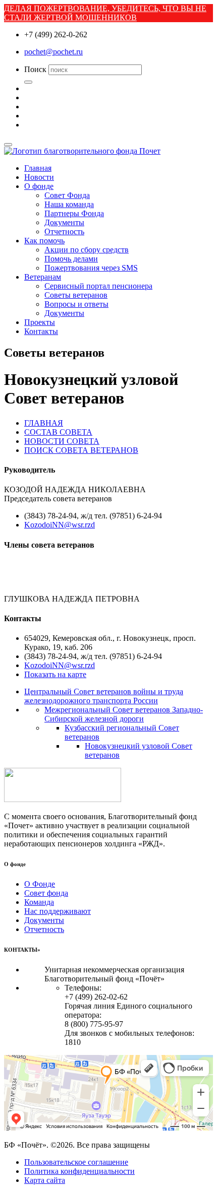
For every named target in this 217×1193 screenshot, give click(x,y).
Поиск (35, 69)
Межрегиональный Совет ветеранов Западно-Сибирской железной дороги (123, 714)
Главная (37, 168)
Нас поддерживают (57, 911)
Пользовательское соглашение (76, 1162)
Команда (39, 902)
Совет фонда (46, 893)
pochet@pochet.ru (53, 51)
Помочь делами (71, 258)
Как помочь (44, 240)
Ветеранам (42, 277)
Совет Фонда (67, 195)
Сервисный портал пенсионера (98, 286)
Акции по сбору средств (86, 249)
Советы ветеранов (75, 295)
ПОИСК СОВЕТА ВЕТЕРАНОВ (81, 450)
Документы (64, 222)
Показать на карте (55, 674)
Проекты (39, 322)
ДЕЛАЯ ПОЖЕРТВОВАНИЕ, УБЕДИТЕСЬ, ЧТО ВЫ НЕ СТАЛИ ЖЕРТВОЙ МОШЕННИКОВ (105, 13)
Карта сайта (44, 1180)
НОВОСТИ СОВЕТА (61, 441)
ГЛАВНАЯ (43, 423)
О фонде (38, 186)
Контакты (41, 331)
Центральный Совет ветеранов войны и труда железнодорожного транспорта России (103, 696)
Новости (39, 177)
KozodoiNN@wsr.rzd (59, 524)
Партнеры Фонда (74, 213)
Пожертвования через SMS (91, 267)
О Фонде (39, 884)
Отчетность (64, 231)
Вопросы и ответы (76, 304)
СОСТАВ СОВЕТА (58, 432)
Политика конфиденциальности (79, 1171)
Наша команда (69, 204)
